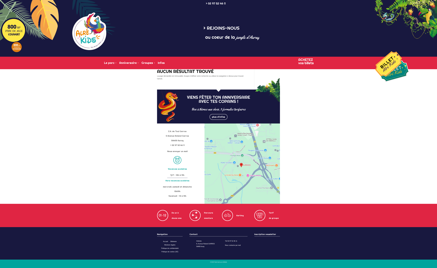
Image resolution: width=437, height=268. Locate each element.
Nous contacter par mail (233, 245)
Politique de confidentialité (170, 248)
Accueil (165, 241)
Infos (161, 63)
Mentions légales (169, 245)
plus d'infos (218, 116)
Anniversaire (128, 63)
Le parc (109, 63)
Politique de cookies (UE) (169, 252)
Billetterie (173, 241)
